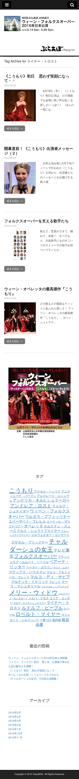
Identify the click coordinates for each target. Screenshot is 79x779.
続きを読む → (15, 128)
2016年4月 (14, 716)
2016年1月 (14, 729)
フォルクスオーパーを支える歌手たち (36, 221)
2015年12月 (15, 733)
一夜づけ (46, 620)
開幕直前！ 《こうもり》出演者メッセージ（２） (38, 150)
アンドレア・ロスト (31, 505)
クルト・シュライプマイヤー (39, 530)
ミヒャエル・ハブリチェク (55, 586)
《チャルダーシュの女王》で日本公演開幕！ (33, 678)
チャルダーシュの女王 (38, 544)
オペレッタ (33, 526)
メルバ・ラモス (38, 598)
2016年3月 (14, 720)
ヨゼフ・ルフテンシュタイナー (29, 603)
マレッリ (55, 582)
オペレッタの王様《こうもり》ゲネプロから (33, 674)
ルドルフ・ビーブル (42, 607)
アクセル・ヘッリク (47, 491)
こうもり (21, 490)
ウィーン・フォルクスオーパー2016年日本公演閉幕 (37, 658)
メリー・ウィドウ (33, 592)
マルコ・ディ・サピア (50, 577)
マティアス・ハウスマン (27, 571)
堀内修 (56, 620)
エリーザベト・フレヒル (27, 521)
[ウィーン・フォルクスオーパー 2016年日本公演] (39, 21)
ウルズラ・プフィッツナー (48, 516)
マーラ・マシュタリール (39, 583)
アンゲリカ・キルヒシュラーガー (41, 500)
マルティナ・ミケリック (29, 581)
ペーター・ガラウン (39, 567)
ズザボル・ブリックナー (29, 542)
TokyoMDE (38, 774)
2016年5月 (14, 712)
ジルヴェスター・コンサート (50, 535)
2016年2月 (14, 724)
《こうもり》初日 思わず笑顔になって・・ (36, 78)
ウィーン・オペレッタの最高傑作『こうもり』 (38, 291)
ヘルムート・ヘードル (34, 562)
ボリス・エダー (61, 567)
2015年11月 (15, 737)
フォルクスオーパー (35, 555)
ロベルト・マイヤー (38, 613)
